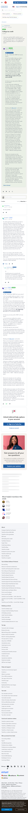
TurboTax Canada (5, 549)
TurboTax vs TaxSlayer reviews (8, 727)
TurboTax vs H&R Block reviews (8, 725)
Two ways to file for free (7, 678)
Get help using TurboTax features (9, 17)
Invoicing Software (6, 760)
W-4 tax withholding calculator (8, 702)
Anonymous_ (7, 205)
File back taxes (5, 647)
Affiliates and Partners (16, 786)
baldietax (8, 517)
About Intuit (4, 782)
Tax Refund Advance (6, 540)
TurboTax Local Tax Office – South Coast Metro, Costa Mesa (13, 599)
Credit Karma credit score (7, 749)
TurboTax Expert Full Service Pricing (9, 579)
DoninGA (8, 509)
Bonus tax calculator (6, 710)
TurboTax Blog (5, 547)
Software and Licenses (11, 784)
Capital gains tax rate (6, 645)
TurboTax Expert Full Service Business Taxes (11, 581)
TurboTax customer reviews (7, 721)
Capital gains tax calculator (7, 708)
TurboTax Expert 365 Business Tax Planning (11, 588)
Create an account (14, 428)
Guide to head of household (8, 634)
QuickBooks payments (6, 743)
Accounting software (6, 738)
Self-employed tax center (7, 538)
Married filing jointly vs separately (9, 632)
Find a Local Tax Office (7, 594)
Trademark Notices (5, 786)
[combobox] (11, 10)
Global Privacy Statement (7, 803)
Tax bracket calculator (6, 697)
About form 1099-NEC (6, 640)
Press (16, 782)
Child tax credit (5, 655)
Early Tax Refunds (5, 555)
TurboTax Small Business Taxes (8, 585)
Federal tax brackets (6, 660)
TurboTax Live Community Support (9, 669)
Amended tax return (6, 643)
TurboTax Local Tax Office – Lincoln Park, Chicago (12, 602)
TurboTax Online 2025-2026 (8, 532)
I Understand (7, 809)
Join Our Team (11, 782)
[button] (4, 7)
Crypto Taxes (4, 543)
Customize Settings (21, 809)
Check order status (6, 617)
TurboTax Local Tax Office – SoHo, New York (11, 596)
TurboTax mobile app (6, 553)
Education (4, 22)
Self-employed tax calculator (8, 704)
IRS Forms (4, 536)
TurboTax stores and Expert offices (9, 590)
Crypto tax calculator (6, 706)
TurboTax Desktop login (7, 608)
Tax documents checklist (7, 712)
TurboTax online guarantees (8, 534)
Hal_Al (6, 48)
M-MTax (7, 501)
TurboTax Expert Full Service (8, 577)
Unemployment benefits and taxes (9, 651)
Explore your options (14, 466)
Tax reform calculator (6, 715)
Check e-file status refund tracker (9, 700)
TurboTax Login (5, 680)
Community (4, 682)
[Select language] (14, 6)
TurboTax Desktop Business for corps (10, 621)
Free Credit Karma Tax (6, 751)
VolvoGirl (8, 505)
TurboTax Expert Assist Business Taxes (10, 583)
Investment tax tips (6, 653)
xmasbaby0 (8, 513)
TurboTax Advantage (6, 619)
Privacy (20, 782)
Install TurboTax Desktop (7, 615)
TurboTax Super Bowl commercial (9, 723)
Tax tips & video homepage (8, 628)
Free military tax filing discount (8, 571)
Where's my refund (6, 674)
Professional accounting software (9, 747)
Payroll (3, 740)
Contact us (4, 672)
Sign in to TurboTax (15, 424)
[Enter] (2, 10)
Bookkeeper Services (6, 758)
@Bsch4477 (14, 108)
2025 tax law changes (6, 662)
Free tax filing (5, 564)
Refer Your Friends (6, 687)
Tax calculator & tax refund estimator (9, 695)
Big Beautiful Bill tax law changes (9, 684)
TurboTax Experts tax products (8, 573)
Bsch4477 (6, 217)
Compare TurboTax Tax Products (9, 530)
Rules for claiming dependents (8, 636)
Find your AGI (5, 649)
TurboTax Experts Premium (7, 575)
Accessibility (4, 787)
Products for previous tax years (8, 551)
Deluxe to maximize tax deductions (9, 566)
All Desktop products (6, 613)
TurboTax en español (6, 558)
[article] (14, 209)
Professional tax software (7, 745)
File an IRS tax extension (7, 676)
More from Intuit (5, 753)
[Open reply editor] (14, 197)
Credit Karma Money (6, 545)
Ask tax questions (6, 13)
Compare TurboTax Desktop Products (10, 610)
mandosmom (7, 25)
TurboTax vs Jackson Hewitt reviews (9, 732)
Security (3, 784)
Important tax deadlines (7, 658)
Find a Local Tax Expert (7, 592)
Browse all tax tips (5, 630)
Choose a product (17, 13)
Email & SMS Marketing (7, 755)
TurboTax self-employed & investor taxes (10, 568)
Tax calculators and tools (7, 693)
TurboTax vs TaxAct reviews (7, 730)
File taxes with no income (7, 638)
